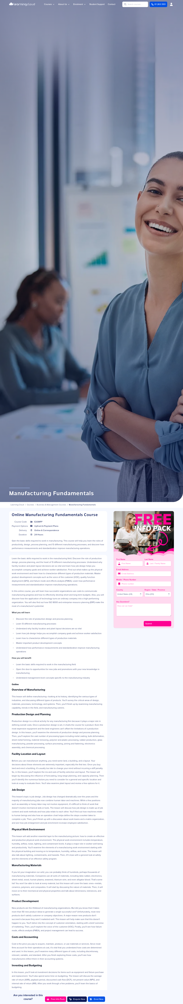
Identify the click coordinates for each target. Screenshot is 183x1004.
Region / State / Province (155, 589)
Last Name (149, 559)
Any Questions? (122, 601)
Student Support (97, 4)
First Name (120, 559)
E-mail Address (122, 569)
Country (119, 589)
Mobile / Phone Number (126, 579)
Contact (111, 4)
